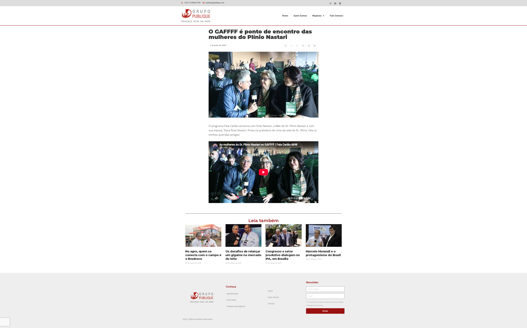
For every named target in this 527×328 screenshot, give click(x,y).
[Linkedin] (340, 3)
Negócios (317, 15)
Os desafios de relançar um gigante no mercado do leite (243, 255)
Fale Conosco (336, 15)
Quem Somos (300, 15)
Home (285, 15)
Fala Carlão (231, 300)
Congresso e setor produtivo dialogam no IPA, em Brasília (283, 255)
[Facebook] (335, 3)
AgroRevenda (232, 294)
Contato (271, 303)
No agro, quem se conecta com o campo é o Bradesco (203, 255)
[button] (286, 46)
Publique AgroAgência (235, 306)
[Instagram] (330, 3)
